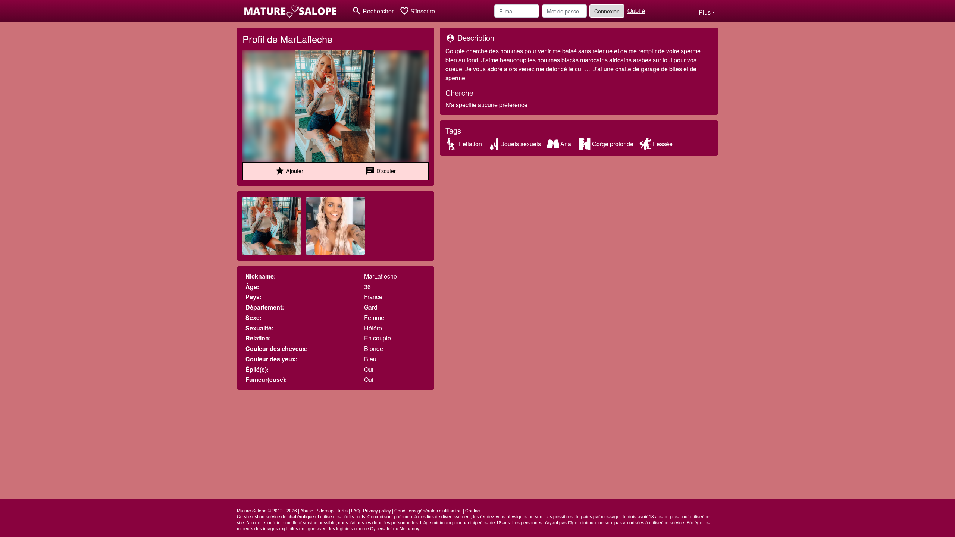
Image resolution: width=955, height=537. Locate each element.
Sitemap (325, 510)
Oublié (636, 10)
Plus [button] (705, 12)
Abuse (306, 510)
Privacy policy (377, 510)
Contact (473, 510)
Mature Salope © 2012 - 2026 (267, 510)
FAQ (355, 510)
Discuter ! (382, 171)
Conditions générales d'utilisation (428, 510)
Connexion (607, 11)
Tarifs (342, 510)
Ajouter (289, 171)
